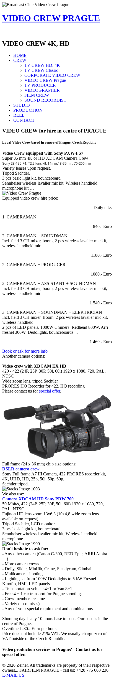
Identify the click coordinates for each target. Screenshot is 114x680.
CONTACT (24, 120)
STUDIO (21, 105)
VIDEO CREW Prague (45, 80)
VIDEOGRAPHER (42, 90)
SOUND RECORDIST (45, 100)
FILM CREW (36, 95)
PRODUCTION (28, 110)
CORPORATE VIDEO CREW (52, 75)
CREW (19, 60)
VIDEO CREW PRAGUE (51, 18)
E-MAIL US (13, 675)
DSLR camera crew (21, 469)
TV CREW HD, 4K (42, 65)
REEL (19, 115)
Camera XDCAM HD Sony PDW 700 (38, 498)
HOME (20, 55)
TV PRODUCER (40, 85)
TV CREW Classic (41, 70)
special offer (49, 391)
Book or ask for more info (25, 351)
